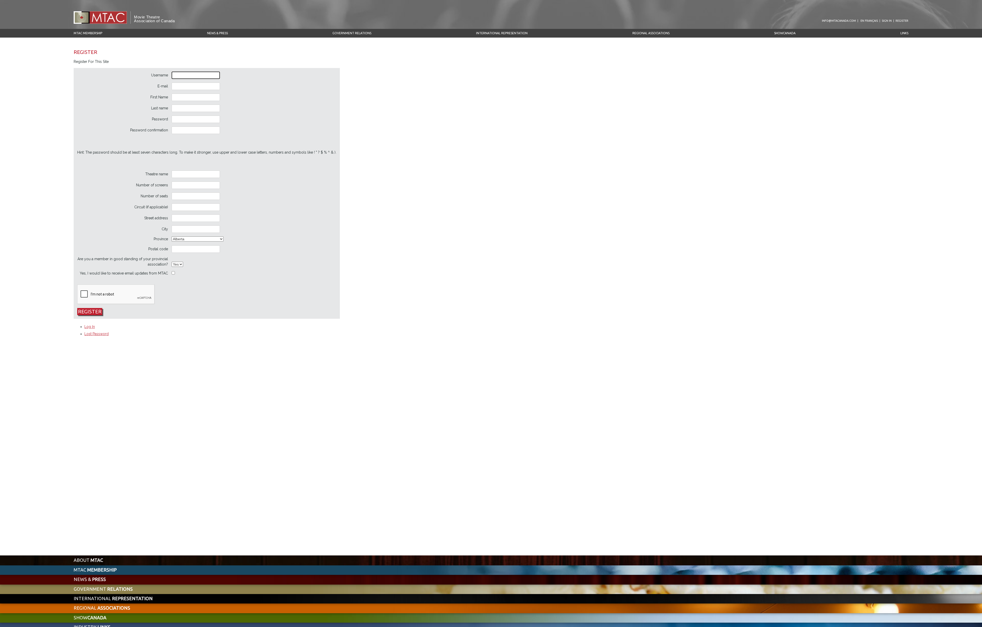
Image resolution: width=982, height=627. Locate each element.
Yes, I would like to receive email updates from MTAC (124, 273)
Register (902, 20)
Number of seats (154, 196)
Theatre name (156, 174)
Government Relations (351, 33)
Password (160, 119)
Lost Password (96, 334)
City (165, 229)
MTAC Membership (88, 33)
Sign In (887, 20)
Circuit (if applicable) (151, 207)
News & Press (217, 33)
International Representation (502, 33)
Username (159, 75)
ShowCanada (785, 33)
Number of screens (152, 185)
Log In (89, 327)
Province (161, 239)
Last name (159, 108)
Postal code (158, 249)
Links (904, 33)
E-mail (163, 86)
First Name (159, 97)
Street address (156, 218)
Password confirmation (149, 130)
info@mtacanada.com (839, 20)
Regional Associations (650, 33)
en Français (869, 20)
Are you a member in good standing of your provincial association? (122, 261)
